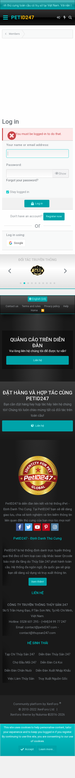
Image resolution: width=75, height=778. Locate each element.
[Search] (70, 17)
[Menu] (5, 17)
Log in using (15, 235)
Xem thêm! (37, 581)
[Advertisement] (37, 77)
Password (13, 165)
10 (54, 283)
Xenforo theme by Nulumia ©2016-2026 (37, 714)
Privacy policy (52, 306)
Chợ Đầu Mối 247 (24, 662)
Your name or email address (27, 145)
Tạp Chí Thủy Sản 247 (20, 654)
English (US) (38, 299)
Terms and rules (31, 306)
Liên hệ (37, 360)
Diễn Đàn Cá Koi (51, 662)
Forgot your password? (22, 180)
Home (34, 310)
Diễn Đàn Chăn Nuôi (18, 670)
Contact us (12, 306)
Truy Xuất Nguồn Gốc (53, 678)
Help (65, 306)
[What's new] (65, 17)
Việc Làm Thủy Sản (21, 678)
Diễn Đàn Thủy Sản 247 (54, 654)
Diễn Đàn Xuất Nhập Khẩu (53, 670)
